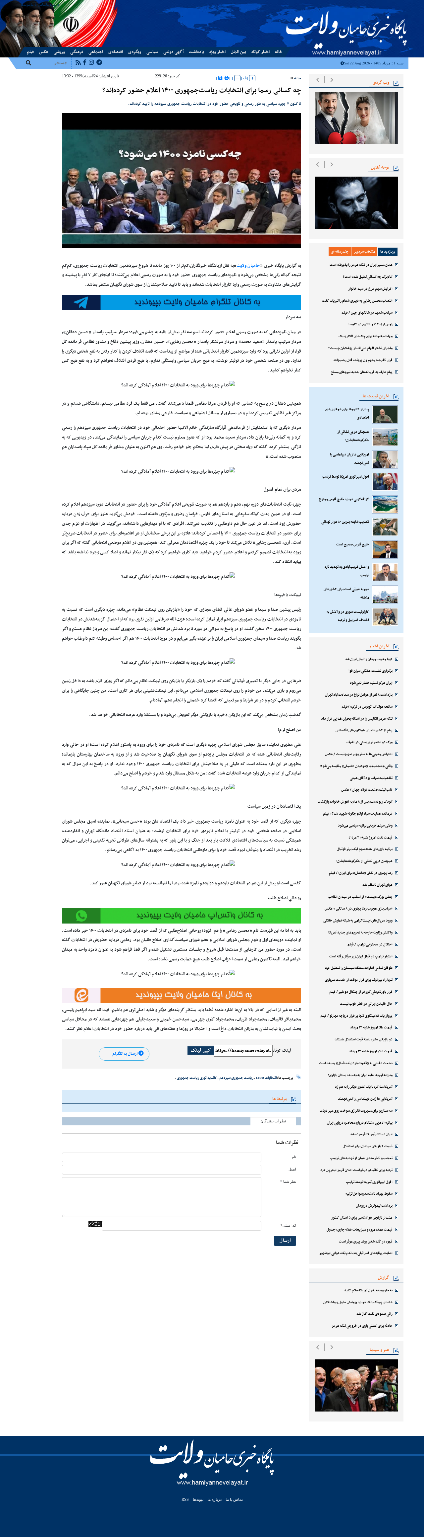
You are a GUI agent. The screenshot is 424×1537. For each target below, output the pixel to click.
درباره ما (52, 4)
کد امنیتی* (288, 1225)
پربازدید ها (388, 252)
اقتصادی (115, 51)
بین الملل (238, 51)
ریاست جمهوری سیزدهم (236, 1078)
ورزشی (59, 51)
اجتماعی (95, 51)
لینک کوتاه (282, 1050)
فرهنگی (76, 51)
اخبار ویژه (217, 51)
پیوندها (26, 4)
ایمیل (292, 1169)
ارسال (285, 1241)
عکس (43, 51)
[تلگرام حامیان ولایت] (181, 302)
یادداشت (196, 51)
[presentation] (317, 79)
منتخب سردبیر (364, 252)
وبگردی (134, 51)
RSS (185, 1499)
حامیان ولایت (248, 266)
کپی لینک (200, 1050)
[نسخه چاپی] (227, 78)
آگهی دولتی (173, 51)
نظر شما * (288, 1181)
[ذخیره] (220, 78)
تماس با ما (38, 4)
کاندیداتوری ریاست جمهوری (197, 1078)
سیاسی (152, 51)
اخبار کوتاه (260, 51)
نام (294, 1157)
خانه (278, 51)
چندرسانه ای (339, 252)
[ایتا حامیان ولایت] (181, 916)
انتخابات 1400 (266, 1078)
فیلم (30, 51)
